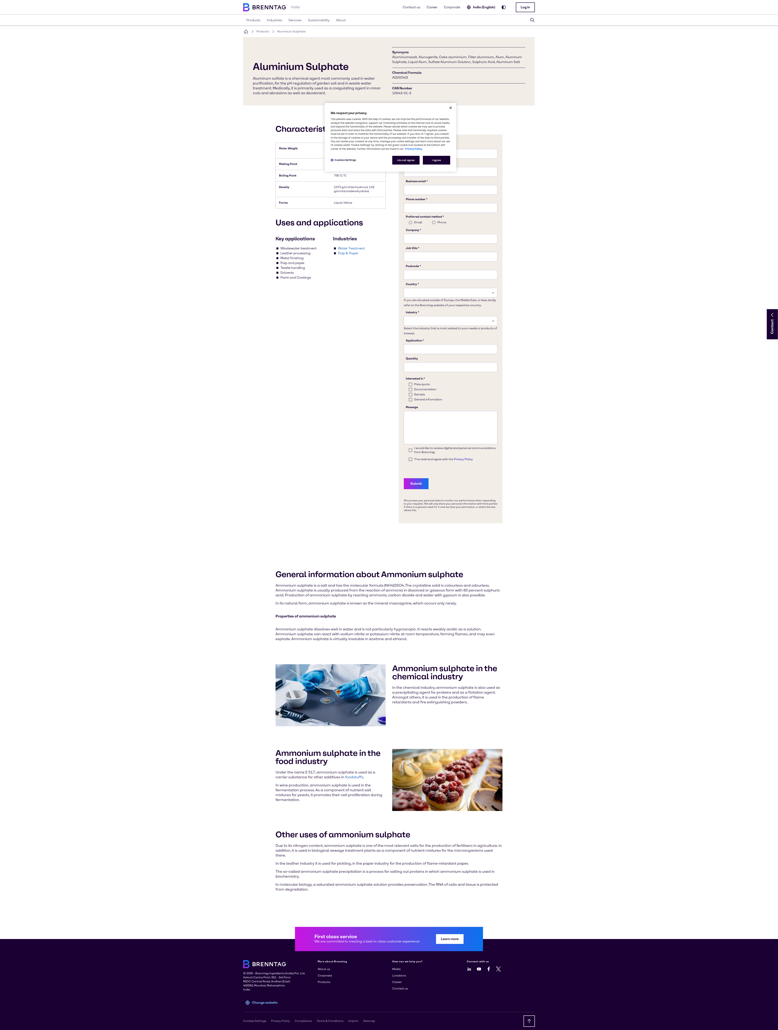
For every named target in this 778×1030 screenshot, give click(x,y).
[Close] (450, 107)
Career (432, 7)
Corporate (452, 7)
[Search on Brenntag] (532, 20)
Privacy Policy (280, 1021)
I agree (436, 160)
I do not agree (406, 160)
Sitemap (369, 1021)
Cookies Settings (345, 160)
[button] (525, 7)
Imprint (353, 1021)
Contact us (411, 7)
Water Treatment (351, 248)
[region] (390, 137)
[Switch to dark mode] (504, 7)
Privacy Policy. (413, 148)
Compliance (303, 1021)
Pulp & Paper (348, 253)
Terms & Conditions (330, 1021)
